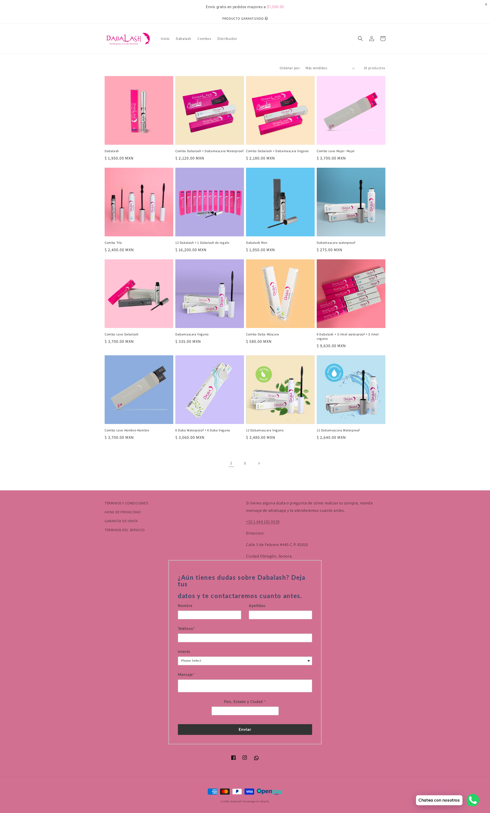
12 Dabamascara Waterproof (338, 430)
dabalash (236, 801)
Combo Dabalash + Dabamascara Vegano (277, 151)
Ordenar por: (290, 68)
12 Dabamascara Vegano (265, 430)
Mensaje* (186, 675)
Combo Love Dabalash (121, 334)
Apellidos (257, 606)
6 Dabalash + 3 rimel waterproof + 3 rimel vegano (348, 336)
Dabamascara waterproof (336, 243)
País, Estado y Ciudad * (245, 702)
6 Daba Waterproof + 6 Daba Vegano (202, 430)
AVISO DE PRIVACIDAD (123, 512)
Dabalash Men (256, 243)
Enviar (245, 729)
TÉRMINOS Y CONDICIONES (126, 503)
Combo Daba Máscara (262, 334)
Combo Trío (113, 243)
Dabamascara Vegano (192, 334)
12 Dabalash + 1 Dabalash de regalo (202, 243)
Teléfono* (186, 629)
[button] (360, 38)
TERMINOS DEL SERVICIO (125, 530)
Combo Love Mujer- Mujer (336, 151)
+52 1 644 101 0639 (263, 521)
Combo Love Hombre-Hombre (127, 430)
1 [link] (231, 463)
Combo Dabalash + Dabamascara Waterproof (209, 151)
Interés (184, 652)
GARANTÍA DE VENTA (121, 521)
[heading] (245, 587)
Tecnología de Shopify (256, 801)
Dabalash (112, 151)
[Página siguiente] (258, 463)
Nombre (185, 606)
